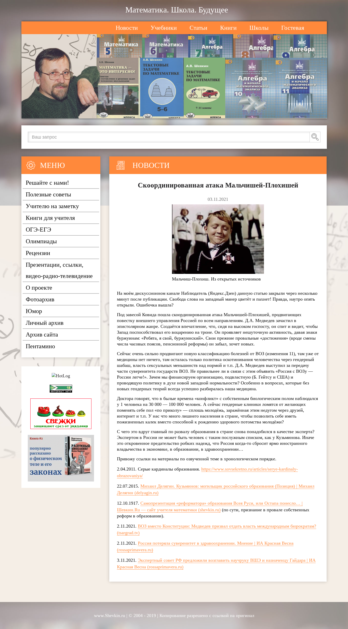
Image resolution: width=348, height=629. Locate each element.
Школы (259, 27)
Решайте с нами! (47, 182)
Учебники (164, 27)
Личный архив (44, 322)
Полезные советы (48, 194)
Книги (228, 27)
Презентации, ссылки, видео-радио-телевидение (59, 270)
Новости (127, 27)
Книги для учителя (50, 218)
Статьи (198, 27)
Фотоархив (40, 299)
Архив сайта (42, 334)
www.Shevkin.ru (109, 615)
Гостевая (292, 27)
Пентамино (40, 346)
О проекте (39, 287)
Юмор (34, 311)
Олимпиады (41, 241)
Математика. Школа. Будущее (176, 9)
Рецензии (38, 253)
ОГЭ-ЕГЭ (38, 229)
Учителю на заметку (52, 206)
